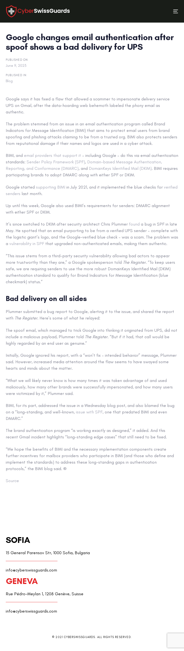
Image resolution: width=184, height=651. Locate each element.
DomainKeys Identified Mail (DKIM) (120, 168)
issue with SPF (89, 412)
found (134, 224)
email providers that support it (52, 155)
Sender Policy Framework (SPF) (56, 162)
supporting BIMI (50, 187)
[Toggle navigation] (149, 11)
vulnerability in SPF (26, 243)
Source (12, 480)
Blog (9, 81)
